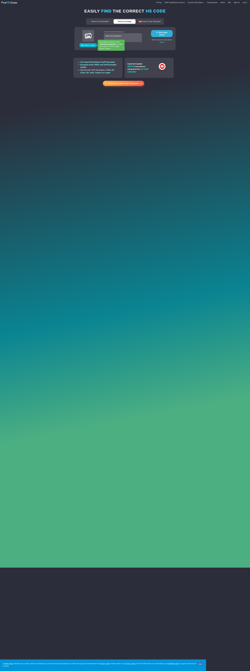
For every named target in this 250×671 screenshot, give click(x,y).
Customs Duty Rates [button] (195, 2)
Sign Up (237, 2)
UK (87, 73)
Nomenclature (212, 2)
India (92, 73)
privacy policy (105, 664)
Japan (107, 73)
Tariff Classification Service (174, 2)
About (222, 2)
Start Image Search (162, 33)
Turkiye (98, 73)
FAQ (229, 2)
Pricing (158, 2)
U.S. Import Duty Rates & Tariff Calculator (97, 62)
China (82, 73)
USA (109, 70)
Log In (244, 2)
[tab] (100, 21)
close (200, 664)
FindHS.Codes (8, 664)
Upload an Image (89, 45)
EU (113, 70)
